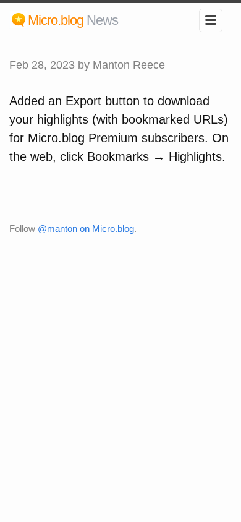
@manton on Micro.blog (86, 228)
